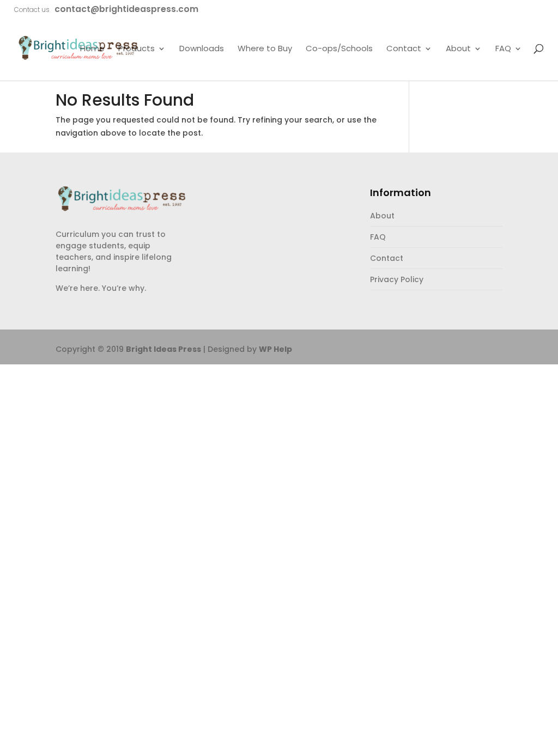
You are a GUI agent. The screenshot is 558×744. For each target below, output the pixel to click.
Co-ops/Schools (339, 49)
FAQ (503, 49)
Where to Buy (265, 49)
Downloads (201, 49)
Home (92, 49)
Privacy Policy (396, 279)
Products (136, 49)
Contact (403, 49)
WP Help (275, 349)
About (458, 49)
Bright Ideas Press (163, 349)
